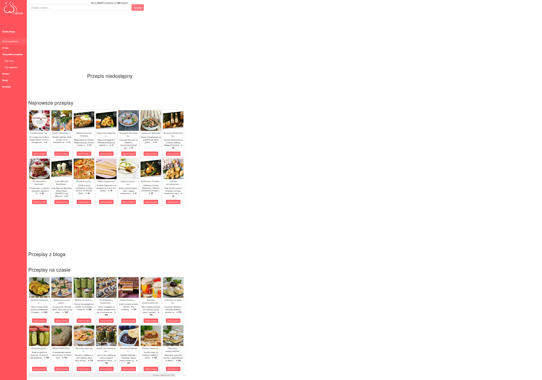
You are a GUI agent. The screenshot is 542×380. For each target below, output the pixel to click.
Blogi (5, 80)
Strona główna (10, 41)
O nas (5, 47)
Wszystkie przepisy (12, 54)
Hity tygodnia (10, 67)
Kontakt (6, 86)
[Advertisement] (109, 33)
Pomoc (6, 73)
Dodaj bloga (8, 31)
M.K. (173, 375)
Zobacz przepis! (39, 153)
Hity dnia (7, 60)
